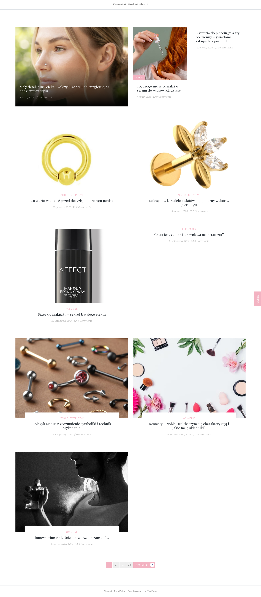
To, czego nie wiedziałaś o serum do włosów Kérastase (159, 88)
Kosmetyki (139, 77)
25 (129, 564)
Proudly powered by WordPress (142, 591)
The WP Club (120, 591)
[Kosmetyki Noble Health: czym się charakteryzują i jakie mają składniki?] (189, 378)
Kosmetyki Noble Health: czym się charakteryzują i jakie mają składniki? (189, 425)
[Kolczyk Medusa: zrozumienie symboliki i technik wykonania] (71, 378)
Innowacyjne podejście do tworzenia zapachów (72, 537)
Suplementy (189, 229)
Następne (141, 564)
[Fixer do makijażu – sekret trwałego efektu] (71, 268)
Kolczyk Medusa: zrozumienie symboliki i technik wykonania (72, 425)
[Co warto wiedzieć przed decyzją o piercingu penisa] (71, 154)
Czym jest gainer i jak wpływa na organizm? (189, 234)
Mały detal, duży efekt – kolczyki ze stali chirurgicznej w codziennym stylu (64, 88)
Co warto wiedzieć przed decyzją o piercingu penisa (72, 200)
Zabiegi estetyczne (72, 195)
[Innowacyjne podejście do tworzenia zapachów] (71, 492)
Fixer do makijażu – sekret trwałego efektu (72, 314)
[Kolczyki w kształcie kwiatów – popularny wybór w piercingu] (189, 154)
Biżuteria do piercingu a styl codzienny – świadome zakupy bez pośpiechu (218, 37)
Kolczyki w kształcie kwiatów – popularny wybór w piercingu (189, 202)
